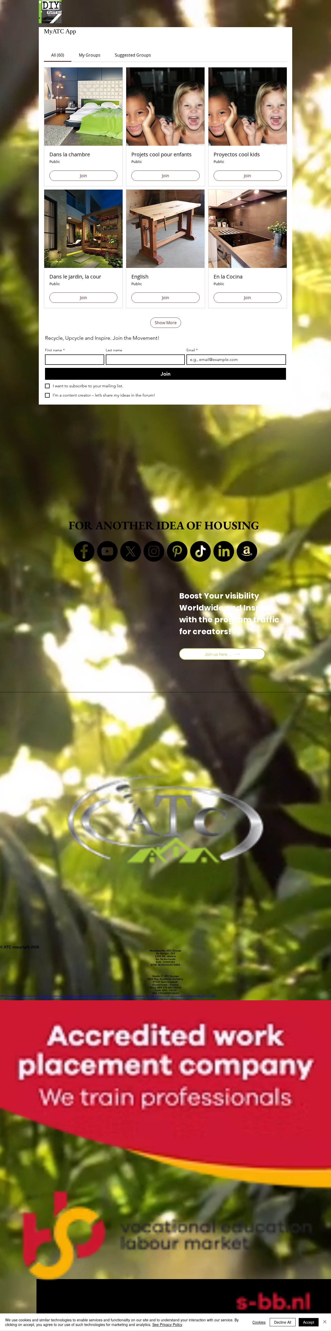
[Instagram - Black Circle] (154, 551)
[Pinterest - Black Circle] (177, 551)
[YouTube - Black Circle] (107, 551)
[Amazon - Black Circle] (247, 551)
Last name (114, 350)
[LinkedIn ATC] (223, 551)
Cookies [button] (259, 1322)
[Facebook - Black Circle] (84, 551)
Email (192, 350)
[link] (57, 55)
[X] (130, 551)
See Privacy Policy (167, 1324)
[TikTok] (200, 551)
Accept (308, 1322)
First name (55, 350)
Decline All (282, 1322)
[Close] (325, 1322)
